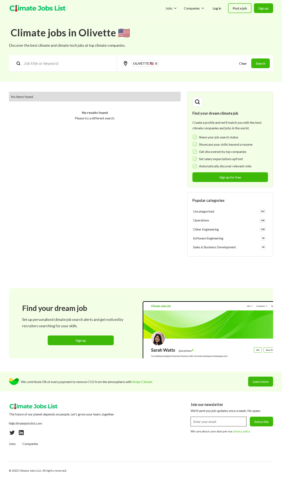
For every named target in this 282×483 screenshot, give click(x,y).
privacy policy (241, 431)
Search (260, 63)
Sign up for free (230, 177)
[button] (171, 8)
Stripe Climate (142, 382)
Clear (243, 63)
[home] (38, 8)
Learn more (261, 381)
